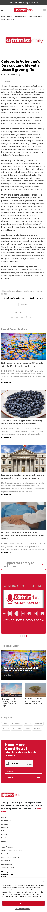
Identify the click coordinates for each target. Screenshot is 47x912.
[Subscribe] (20, 636)
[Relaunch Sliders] (26, 636)
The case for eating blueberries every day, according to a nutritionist (21, 422)
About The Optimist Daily (10, 857)
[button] (43, 881)
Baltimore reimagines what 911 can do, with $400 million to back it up (22, 364)
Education (17, 728)
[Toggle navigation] (2, 10)
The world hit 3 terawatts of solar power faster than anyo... (10, 702)
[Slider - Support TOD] (24, 636)
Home (3, 16)
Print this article (35, 298)
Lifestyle (9, 16)
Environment (16, 724)
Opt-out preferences (22, 909)
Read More (6, 382)
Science (28, 724)
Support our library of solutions (19, 564)
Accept (23, 903)
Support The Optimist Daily (11, 850)
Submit (38, 777)
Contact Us (5, 861)
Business (38, 724)
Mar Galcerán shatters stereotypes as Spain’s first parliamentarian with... (22, 477)
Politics (6, 728)
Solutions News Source (14, 298)
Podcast (4, 854)
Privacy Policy (6, 864)
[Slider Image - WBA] (22, 636)
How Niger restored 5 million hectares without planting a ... (34, 701)
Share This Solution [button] (9, 75)
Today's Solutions (8, 847)
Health (27, 728)
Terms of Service (7, 867)
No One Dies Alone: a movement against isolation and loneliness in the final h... (22, 535)
